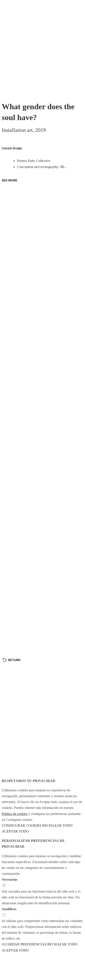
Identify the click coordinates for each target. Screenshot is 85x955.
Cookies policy (39, 769)
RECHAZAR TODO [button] (57, 825)
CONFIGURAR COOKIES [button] (21, 825)
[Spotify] (32, 754)
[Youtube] (9, 754)
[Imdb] (44, 754)
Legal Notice (13, 769)
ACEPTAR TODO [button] (15, 831)
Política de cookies (14, 814)
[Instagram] (21, 754)
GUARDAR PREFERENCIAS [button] (24, 944)
